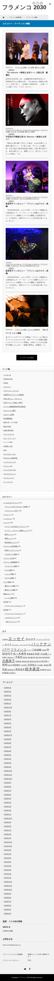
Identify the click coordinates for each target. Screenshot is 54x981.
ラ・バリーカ (8, 482)
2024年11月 (8, 735)
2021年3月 (7, 870)
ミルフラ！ (7, 387)
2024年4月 (7, 759)
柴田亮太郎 (25, 661)
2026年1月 (7, 703)
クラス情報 (8, 570)
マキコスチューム (9, 474)
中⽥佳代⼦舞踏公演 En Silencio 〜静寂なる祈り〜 (26, 138)
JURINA (5, 639)
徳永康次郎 (46, 657)
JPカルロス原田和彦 (10, 458)
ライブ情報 (30, 67)
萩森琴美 (11, 70)
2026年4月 (7, 691)
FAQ (29, 960)
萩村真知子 (11, 670)
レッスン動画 (9, 598)
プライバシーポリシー (11, 960)
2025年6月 (7, 719)
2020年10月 (8, 889)
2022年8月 (7, 826)
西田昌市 (20, 669)
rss (33, 3)
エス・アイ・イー (9, 438)
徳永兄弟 (39, 657)
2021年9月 (7, 850)
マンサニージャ (8, 478)
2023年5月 (7, 798)
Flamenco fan (8, 379)
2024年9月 (7, 739)
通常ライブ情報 (40, 67)
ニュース (13, 131)
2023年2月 (7, 810)
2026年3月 (7, 695)
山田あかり (11, 657)
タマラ (8, 644)
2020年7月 (7, 901)
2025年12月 (8, 707)
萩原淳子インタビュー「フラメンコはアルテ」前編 (27, 272)
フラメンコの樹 (8, 558)
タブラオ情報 (9, 578)
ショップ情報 (9, 574)
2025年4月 (7, 727)
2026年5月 (7, 687)
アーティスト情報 (20, 67)
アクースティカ (8, 434)
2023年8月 (7, 786)
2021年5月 (7, 862)
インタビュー (15, 198)
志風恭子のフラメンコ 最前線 (13, 395)
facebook (41, 3)
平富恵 (18, 657)
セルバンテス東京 (9, 410)
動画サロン (7, 594)
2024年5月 (7, 755)
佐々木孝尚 (19, 653)
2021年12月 (8, 842)
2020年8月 (7, 897)
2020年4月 (7, 913)
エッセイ (16, 638)
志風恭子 (11, 201)
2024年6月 (7, 751)
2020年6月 (7, 905)
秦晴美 (46, 665)
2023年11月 (8, 775)
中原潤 (44, 650)
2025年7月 (7, 715)
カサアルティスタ (9, 454)
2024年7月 (7, 747)
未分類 (5, 602)
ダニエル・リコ (17, 645)
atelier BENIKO (8, 430)
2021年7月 (7, 854)
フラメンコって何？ (11, 510)
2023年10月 (8, 779)
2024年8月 (7, 743)
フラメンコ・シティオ (11, 391)
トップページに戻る (27, 357)
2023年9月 (7, 782)
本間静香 (18, 661)
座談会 (25, 657)
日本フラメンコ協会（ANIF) (13, 402)
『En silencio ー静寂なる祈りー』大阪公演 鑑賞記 (27, 73)
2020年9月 (7, 893)
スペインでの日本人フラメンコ (29, 198)
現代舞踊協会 (8, 418)
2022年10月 (8, 818)
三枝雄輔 (36, 650)
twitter (37, 3)
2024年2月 (7, 767)
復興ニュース (9, 538)
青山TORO (7, 426)
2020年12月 (8, 882)
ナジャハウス (8, 466)
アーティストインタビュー (14, 130)
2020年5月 (7, 909)
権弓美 (38, 661)
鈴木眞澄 (32, 669)
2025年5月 (7, 723)
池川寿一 (45, 661)
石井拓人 (32, 665)
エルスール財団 (8, 414)
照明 (4, 664)
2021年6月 (7, 858)
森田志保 (33, 661)
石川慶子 (40, 665)
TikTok (5, 383)
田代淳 (10, 665)
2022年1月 (7, 838)
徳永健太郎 (31, 657)
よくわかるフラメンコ (11, 503)
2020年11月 (8, 886)
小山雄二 (44, 654)
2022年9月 (7, 822)
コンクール (40, 639)
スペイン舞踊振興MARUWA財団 (14, 406)
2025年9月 (7, 711)
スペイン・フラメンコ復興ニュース (17, 530)
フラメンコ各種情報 (33, 329)
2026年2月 (7, 699)
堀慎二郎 (45, 329)
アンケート (7, 514)
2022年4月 (7, 834)
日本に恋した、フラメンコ (12, 399)
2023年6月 (7, 794)
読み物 (5, 610)
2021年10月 (8, 846)
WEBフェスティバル (12, 550)
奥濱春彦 (30, 654)
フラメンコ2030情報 (10, 546)
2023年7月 (7, 790)
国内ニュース (9, 534)
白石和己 (24, 665)
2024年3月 (7, 763)
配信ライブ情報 (10, 590)
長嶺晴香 (43, 670)
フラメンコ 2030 (24, 7)
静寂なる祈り (10, 673)
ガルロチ (30, 639)
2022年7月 (7, 830)
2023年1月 (7, 814)
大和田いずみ (8, 446)
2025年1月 (7, 731)
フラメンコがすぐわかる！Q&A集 (16, 506)
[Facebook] (29, 969)
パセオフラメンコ (11, 617)
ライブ (29, 650)
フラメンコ (18, 649)
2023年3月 (7, 806)
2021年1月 (7, 878)
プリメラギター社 (9, 470)
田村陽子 (17, 665)
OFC (5, 450)
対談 (37, 654)
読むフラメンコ (11, 621)
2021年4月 (7, 866)
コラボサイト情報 (11, 554)
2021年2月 (7, 874)
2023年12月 (8, 771)
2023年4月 (7, 802)
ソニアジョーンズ (9, 462)
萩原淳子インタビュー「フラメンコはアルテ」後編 (27, 205)
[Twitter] (25, 969)
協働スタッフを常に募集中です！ (38, 955)
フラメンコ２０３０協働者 (13, 954)
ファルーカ (7, 375)
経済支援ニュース (11, 542)
